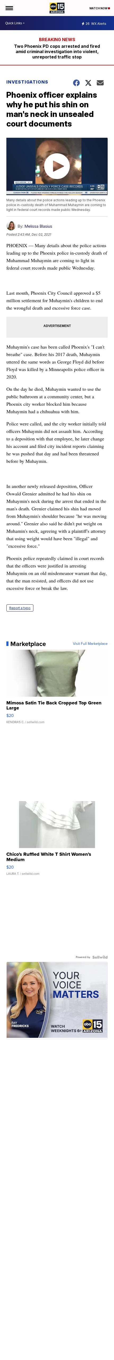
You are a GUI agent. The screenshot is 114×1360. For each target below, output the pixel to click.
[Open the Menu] (9, 8)
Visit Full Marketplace (90, 644)
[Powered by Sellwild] (100, 957)
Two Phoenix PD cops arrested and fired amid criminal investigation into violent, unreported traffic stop (57, 52)
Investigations (27, 82)
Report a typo (19, 608)
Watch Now (98, 8)
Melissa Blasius (38, 226)
